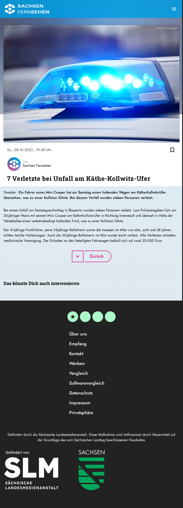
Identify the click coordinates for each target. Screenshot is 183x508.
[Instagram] (97, 316)
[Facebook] (85, 316)
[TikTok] (110, 316)
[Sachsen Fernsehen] (27, 9)
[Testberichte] (72, 316)
